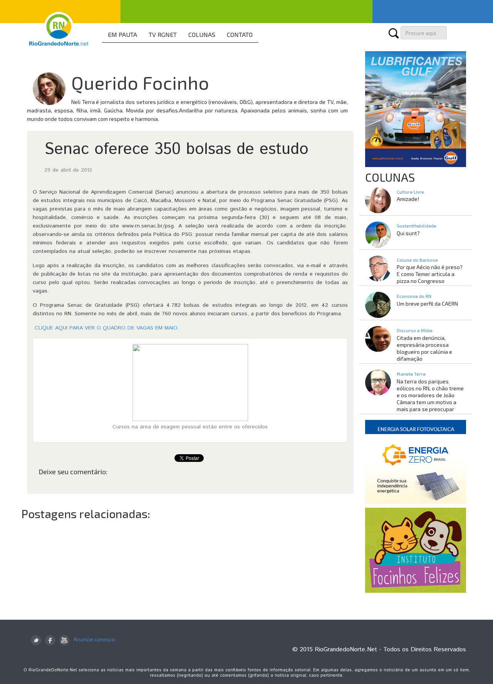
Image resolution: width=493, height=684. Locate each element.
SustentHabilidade (416, 225)
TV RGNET (163, 34)
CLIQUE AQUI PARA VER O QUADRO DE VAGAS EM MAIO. (106, 328)
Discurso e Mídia (415, 330)
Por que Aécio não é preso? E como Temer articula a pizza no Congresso (430, 274)
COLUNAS (201, 34)
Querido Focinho (140, 82)
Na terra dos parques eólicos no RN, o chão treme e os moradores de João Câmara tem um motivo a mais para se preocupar (430, 395)
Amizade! (408, 199)
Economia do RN (414, 296)
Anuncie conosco (94, 639)
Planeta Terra (411, 373)
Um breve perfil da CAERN (427, 303)
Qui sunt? (408, 233)
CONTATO (240, 34)
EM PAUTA (122, 34)
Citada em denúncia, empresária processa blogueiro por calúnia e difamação (424, 348)
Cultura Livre (410, 191)
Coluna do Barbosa (417, 260)
